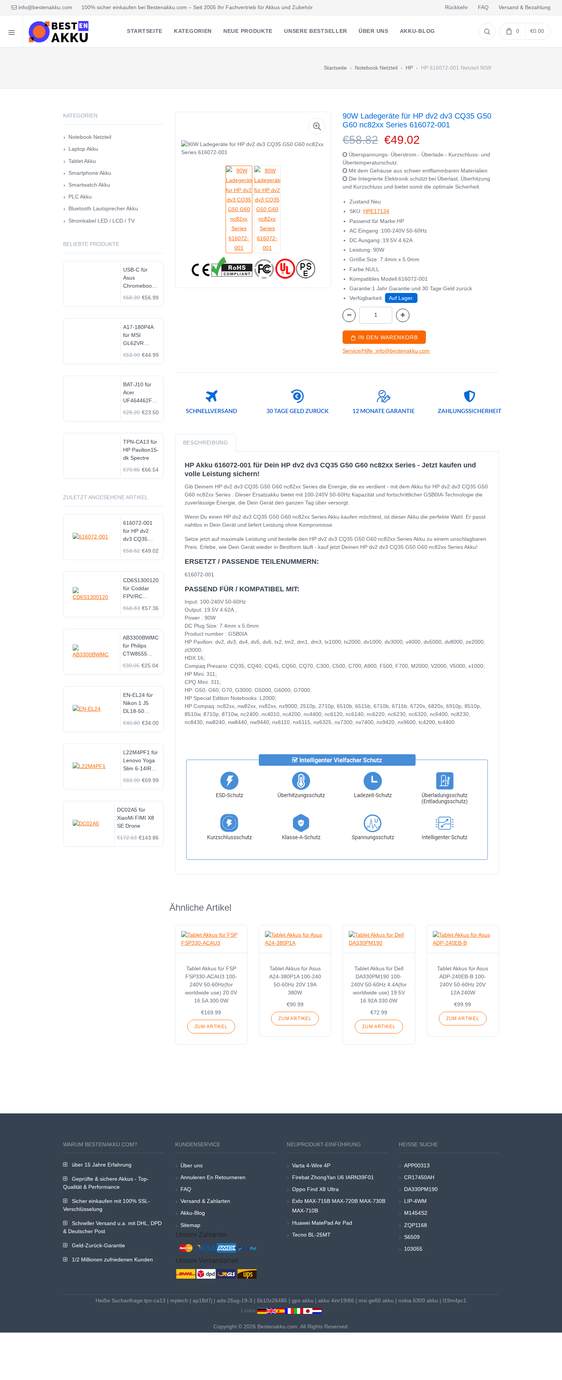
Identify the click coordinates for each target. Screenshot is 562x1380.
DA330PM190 (421, 1189)
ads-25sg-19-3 (234, 1300)
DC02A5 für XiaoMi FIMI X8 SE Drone (135, 818)
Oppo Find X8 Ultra (315, 1189)
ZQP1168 (415, 1225)
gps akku (302, 1300)
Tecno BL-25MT (311, 1235)
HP (409, 68)
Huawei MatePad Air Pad (322, 1223)
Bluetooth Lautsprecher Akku (103, 208)
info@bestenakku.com (44, 7)
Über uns (191, 1165)
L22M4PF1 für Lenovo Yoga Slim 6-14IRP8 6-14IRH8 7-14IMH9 (140, 761)
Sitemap (190, 1225)
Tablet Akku (82, 161)
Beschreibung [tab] (205, 442)
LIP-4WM (415, 1201)
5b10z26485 (272, 1300)
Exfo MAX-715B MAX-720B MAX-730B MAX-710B (338, 1206)
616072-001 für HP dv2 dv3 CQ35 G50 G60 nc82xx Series (140, 531)
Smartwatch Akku (89, 185)
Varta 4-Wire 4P (311, 1165)
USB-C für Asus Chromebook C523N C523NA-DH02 (138, 278)
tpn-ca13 (155, 1300)
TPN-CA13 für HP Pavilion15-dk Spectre (141, 450)
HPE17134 (376, 211)
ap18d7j (202, 1300)
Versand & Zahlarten (205, 1201)
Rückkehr (456, 7)
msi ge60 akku (376, 1300)
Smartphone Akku (89, 173)
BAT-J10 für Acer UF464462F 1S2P (137, 393)
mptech (179, 1300)
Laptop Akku (83, 149)
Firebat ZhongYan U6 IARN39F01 (333, 1177)
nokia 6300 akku (418, 1300)
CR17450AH (419, 1177)
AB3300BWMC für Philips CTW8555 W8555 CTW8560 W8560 (141, 646)
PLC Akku (80, 197)
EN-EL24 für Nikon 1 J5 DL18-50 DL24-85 (138, 703)
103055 (413, 1249)
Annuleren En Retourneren (212, 1177)
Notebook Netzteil (376, 68)
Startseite (335, 68)
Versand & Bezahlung (525, 7)
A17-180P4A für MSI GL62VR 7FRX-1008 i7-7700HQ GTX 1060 (141, 335)
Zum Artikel (211, 1026)
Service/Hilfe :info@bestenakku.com (386, 351)
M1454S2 (415, 1213)
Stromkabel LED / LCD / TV (101, 221)
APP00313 (417, 1165)
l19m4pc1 (454, 1300)
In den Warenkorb (387, 337)
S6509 (412, 1237)
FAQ (483, 7)
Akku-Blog (192, 1213)
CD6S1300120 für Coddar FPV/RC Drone (141, 588)
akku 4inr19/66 (336, 1300)
